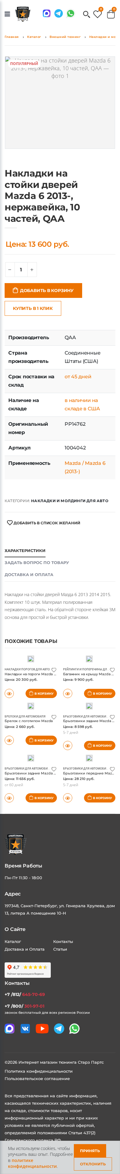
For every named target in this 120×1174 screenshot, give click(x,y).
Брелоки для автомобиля (25, 716)
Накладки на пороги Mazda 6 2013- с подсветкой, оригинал (56, 674)
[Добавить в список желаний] (53, 669)
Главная (12, 37)
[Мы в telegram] (59, 13)
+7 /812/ (25, 994)
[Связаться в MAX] (46, 13)
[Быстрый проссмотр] (9, 740)
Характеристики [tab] (25, 550)
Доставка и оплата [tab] (29, 574)
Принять (90, 1150)
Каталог (34, 37)
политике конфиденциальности (32, 1163)
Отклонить (93, 1164)
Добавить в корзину (47, 290)
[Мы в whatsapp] (70, 13)
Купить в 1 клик (33, 308)
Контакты (63, 941)
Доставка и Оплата (25, 949)
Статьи (60, 949)
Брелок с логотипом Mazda (29, 721)
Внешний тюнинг (65, 37)
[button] (86, 15)
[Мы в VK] (25, 1028)
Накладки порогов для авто (27, 669)
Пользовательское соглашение (37, 1078)
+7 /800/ (24, 1006)
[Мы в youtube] (42, 1028)
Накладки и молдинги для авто (69, 500)
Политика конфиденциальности (39, 1071)
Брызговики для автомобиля (86, 716)
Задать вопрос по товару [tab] (37, 562)
